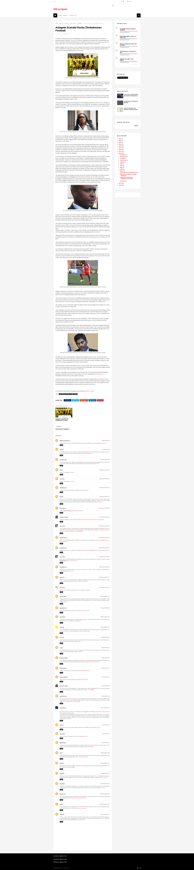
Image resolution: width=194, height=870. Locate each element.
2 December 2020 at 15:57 (104, 804)
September (123, 160)
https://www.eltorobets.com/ (82, 756)
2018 (120, 142)
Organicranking (64, 658)
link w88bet (90, 746)
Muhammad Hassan (65, 440)
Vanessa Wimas (64, 677)
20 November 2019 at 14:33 (104, 547)
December (123, 155)
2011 (120, 183)
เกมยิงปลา (80, 651)
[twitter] (123, 1)
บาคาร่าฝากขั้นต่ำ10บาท (65, 629)
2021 (120, 139)
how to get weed (80, 818)
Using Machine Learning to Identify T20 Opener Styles (128, 37)
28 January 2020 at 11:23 (104, 596)
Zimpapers (99, 374)
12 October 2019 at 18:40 (104, 459)
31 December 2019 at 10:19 (104, 587)
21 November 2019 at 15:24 (104, 556)
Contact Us (73, 15)
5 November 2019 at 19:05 (104, 469)
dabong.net (73, 510)
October (122, 158)
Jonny (61, 647)
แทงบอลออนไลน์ (77, 620)
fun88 (71, 571)
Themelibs (67, 868)
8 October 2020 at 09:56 (104, 793)
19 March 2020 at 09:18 (104, 627)
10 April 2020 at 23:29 (105, 637)
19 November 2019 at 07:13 (104, 537)
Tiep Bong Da (85, 581)
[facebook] (121, 1)
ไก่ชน (79, 641)
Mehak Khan (63, 742)
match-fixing (73, 23)
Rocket (61, 496)
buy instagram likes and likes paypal (72, 701)
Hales (61, 470)
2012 (120, 153)
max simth (62, 526)
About (66, 15)
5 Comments (122, 62)
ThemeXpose (61, 868)
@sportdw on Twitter (89, 391)
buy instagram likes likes (84, 670)
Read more (128, 32)
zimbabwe (79, 23)
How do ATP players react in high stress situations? (128, 44)
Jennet (61, 449)
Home (54, 1)
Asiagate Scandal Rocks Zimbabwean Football (62, 419)
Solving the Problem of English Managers (128, 175)
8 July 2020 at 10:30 (105, 742)
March (122, 171)
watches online (63, 590)
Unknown (62, 814)
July (121, 164)
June (121, 165)
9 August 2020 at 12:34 (105, 763)
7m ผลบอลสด (91, 689)
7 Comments (122, 47)
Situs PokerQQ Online (95, 661)
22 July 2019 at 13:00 (105, 449)
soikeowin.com (95, 463)
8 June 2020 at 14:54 (105, 696)
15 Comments (122, 54)
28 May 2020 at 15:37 (105, 668)
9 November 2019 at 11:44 (104, 487)
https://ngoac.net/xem (72, 560)
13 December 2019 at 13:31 (104, 577)
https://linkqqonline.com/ (94, 727)
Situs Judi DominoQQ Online (81, 679)
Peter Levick (63, 508)
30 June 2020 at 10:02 (105, 707)
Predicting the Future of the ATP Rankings (127, 59)
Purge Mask (63, 708)
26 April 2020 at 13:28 (105, 647)
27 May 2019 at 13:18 (105, 440)
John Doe (62, 479)
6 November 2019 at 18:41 (104, 478)
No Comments (122, 32)
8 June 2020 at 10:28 (105, 685)
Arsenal (72, 472)
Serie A (103, 787)
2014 (120, 149)
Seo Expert (62, 617)
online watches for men (103, 711)
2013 (120, 151)
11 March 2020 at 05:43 (104, 607)
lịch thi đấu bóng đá (83, 490)
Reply (61, 445)
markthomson (63, 459)
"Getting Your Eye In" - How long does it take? (128, 52)
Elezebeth (62, 783)
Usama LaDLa (63, 596)
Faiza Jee (62, 577)
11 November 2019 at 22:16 (104, 496)
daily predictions (98, 502)
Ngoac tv (104, 443)
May (121, 167)
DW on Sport (60, 9)
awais (61, 804)
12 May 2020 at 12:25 (105, 657)
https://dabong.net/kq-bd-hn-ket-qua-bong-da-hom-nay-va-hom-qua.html (87, 519)
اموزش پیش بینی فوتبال (81, 808)
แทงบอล (65, 601)
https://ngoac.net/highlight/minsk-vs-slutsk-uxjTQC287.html (95, 550)
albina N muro (63, 668)
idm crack (62, 587)
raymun (62, 725)
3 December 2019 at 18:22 (104, 566)
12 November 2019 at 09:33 (104, 508)
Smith (61, 753)
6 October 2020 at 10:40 (104, 783)
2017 (120, 144)
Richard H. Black (64, 517)
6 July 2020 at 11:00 (105, 724)
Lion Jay (62, 637)
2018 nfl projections (87, 453)
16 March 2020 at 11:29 (104, 616)
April (121, 169)
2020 (120, 140)
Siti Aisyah (62, 733)
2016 (120, 146)
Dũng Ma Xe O (63, 608)
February (122, 181)
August (122, 162)
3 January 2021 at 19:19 (104, 814)
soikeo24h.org (85, 610)
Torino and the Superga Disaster (129, 172)
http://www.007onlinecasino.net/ (79, 797)
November (123, 156)
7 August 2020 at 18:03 (105, 752)
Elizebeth (62, 773)
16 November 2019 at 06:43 (104, 525)
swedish (62, 763)
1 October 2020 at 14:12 (104, 773)
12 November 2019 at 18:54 (104, 517)
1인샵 (73, 767)
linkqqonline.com (84, 736)
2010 (120, 185)
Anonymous (63, 794)
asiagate (61, 23)
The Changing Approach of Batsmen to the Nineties (128, 29)
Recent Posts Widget (135, 64)
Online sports (104, 777)
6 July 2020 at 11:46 (105, 733)
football (66, 23)
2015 (120, 148)
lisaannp (62, 627)
